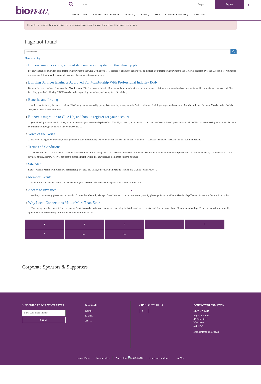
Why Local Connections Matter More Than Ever (64, 203)
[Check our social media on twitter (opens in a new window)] (152, 311)
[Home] (32, 10)
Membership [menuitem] (77, 15)
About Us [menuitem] (199, 15)
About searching (32, 58)
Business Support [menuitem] (175, 15)
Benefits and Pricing (43, 99)
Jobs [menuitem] (158, 15)
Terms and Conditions (44, 147)
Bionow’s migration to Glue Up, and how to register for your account (78, 117)
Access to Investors (42, 190)
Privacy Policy (103, 358)
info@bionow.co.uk (209, 332)
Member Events (39, 177)
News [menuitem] (144, 15)
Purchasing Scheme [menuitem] (104, 15)
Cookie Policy (83, 358)
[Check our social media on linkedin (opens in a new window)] (143, 311)
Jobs (87, 320)
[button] (233, 24)
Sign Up (43, 320)
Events (88, 315)
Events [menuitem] (128, 15)
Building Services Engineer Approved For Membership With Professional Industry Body (93, 82)
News (88, 311)
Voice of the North (41, 134)
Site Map (34, 164)
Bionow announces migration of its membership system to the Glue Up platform (87, 65)
